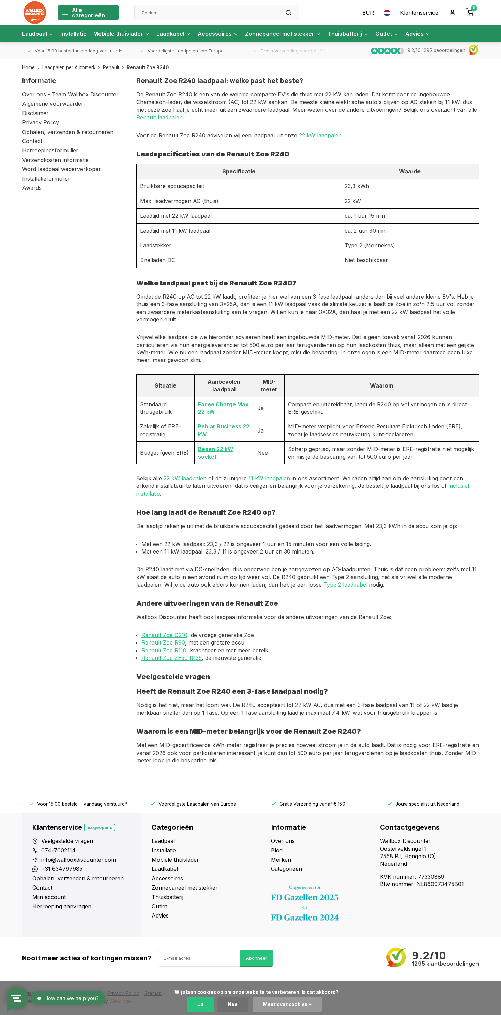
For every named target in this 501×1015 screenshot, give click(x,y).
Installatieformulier (46, 178)
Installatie (73, 33)
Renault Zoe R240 (148, 67)
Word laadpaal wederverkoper (61, 169)
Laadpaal (34, 33)
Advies (414, 33)
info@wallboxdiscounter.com (78, 859)
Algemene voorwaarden (53, 103)
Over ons (283, 840)
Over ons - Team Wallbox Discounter (70, 94)
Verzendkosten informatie (55, 159)
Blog (277, 850)
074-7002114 (58, 850)
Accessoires (215, 33)
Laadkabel (170, 33)
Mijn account (49, 897)
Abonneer (256, 958)
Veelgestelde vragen (67, 840)
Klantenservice (419, 12)
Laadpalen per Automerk (68, 67)
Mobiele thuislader (118, 33)
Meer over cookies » (287, 1004)
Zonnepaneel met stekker (279, 33)
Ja (201, 1004)
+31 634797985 (61, 868)
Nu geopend (99, 827)
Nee (233, 1004)
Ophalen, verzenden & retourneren (67, 131)
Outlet (383, 33)
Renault (111, 67)
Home (28, 67)
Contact (32, 141)
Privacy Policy (40, 122)
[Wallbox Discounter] (34, 12)
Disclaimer (35, 113)
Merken (281, 859)
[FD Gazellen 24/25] (320, 905)
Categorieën (286, 868)
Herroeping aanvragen (61, 906)
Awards (32, 187)
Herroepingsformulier (50, 150)
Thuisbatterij (345, 33)
